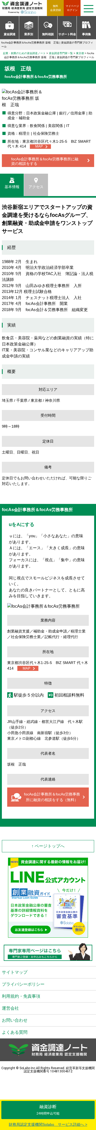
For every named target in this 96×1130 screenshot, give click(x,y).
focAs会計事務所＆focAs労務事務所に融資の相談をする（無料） (52, 797)
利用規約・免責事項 (21, 996)
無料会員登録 (55, 8)
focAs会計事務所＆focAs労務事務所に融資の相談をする (44, 161)
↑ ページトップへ (48, 846)
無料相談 (48, 34)
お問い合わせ (14, 1020)
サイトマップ (14, 972)
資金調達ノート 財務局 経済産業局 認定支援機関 (24, 8)
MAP (39, 146)
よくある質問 (14, 1032)
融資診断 (48, 1109)
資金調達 (9, 34)
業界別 (28, 34)
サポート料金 (67, 34)
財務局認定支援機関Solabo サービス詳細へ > (48, 1124)
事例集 (86, 34)
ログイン (72, 8)
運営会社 (10, 1008)
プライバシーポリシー (23, 984)
